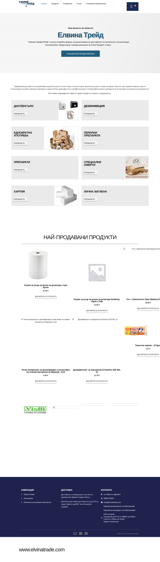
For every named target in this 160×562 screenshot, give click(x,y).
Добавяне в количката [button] (46, 296)
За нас (79, 3)
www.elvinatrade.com (42, 549)
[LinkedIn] (119, 3)
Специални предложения (96, 3)
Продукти (55, 3)
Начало (44, 3)
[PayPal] (80, 533)
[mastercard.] (74, 533)
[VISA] (86, 533)
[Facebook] (116, 3)
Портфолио (67, 3)
